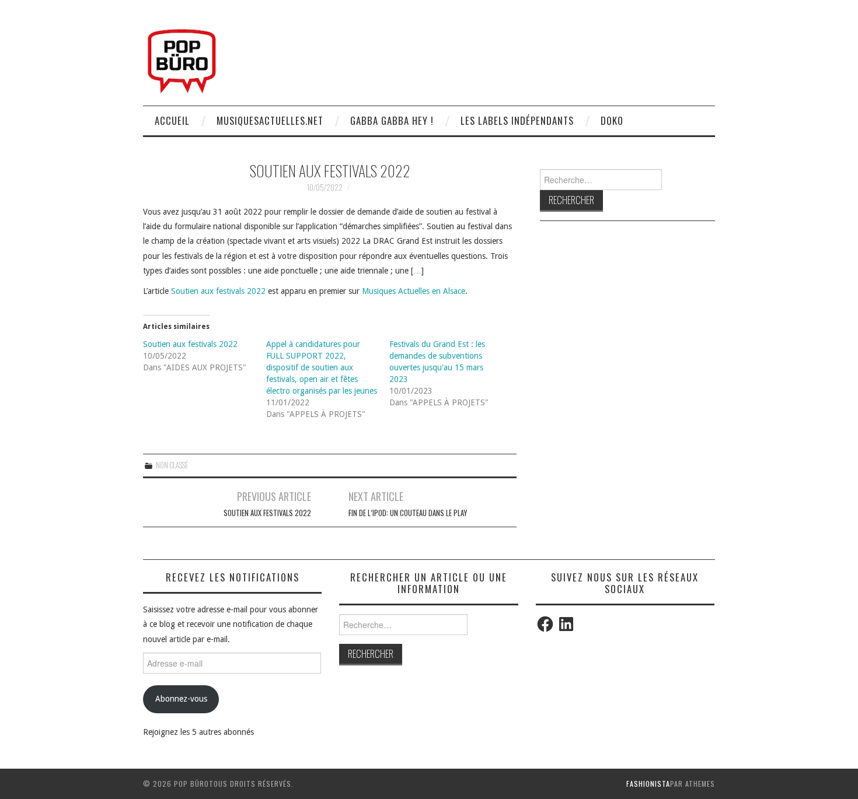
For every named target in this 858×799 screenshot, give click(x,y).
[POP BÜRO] (182, 57)
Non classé (172, 465)
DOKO (612, 120)
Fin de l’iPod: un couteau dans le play (407, 512)
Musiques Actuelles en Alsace (413, 291)
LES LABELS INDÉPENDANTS (517, 120)
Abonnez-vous (181, 698)
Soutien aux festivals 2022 (218, 291)
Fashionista (648, 783)
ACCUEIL (172, 120)
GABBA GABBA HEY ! (392, 120)
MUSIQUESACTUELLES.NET (270, 120)
